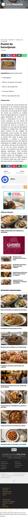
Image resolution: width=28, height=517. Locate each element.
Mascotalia (17, 461)
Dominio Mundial (4, 463)
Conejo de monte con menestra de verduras (13, 425)
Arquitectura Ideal (7, 493)
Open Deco (5, 490)
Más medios (5, 506)
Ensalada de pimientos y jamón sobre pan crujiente (19, 266)
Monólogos (3, 468)
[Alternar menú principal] (25, 4)
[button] (14, 481)
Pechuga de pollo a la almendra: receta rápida (13, 444)
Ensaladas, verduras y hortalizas (12, 39)
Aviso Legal (20, 509)
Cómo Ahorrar (18, 463)
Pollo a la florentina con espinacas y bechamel (14, 310)
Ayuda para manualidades (9, 501)
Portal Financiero (19, 465)
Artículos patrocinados (7, 456)
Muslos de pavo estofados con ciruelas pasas (19, 258)
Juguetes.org (4, 467)
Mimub (4, 504)
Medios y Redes (21, 454)
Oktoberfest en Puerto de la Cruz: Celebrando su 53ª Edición (20, 274)
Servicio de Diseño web (19, 456)
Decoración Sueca (7, 491)
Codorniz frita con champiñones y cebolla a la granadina (20, 281)
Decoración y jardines (8, 503)
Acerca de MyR (17, 457)
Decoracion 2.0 (6, 488)
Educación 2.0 (4, 461)
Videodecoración (7, 499)
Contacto (10, 457)
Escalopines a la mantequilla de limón (11, 328)
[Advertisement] (14, 23)
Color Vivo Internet (10, 474)
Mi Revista (17, 467)
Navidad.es (3, 465)
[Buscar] (25, 187)
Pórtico (4, 495)
